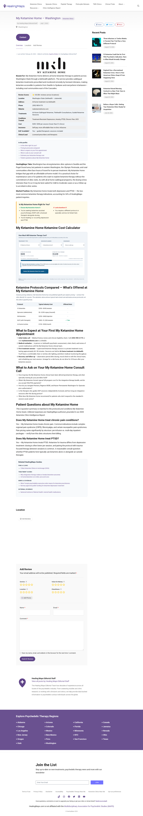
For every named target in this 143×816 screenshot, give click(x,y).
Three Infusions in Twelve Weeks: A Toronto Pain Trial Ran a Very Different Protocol (115, 41)
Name (22, 608)
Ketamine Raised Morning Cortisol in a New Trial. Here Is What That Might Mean (114, 91)
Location (28, 45)
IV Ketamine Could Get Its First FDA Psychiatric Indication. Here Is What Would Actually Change (114, 56)
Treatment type (23, 241)
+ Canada (106, 722)
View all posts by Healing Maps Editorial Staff (50, 681)
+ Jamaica (106, 726)
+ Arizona (49, 722)
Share (99, 24)
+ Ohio (104, 735)
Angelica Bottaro (53, 54)
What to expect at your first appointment (34, 150)
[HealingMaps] (14, 6)
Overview (19, 45)
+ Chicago (20, 726)
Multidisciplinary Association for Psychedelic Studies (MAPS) (89, 806)
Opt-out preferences (114, 791)
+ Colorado (49, 726)
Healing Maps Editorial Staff (28, 23)
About (121, 4)
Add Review (37, 45)
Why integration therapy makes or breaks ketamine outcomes (40, 475)
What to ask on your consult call (31, 153)
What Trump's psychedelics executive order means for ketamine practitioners (45, 483)
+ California (78, 722)
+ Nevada (106, 731)
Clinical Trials (110, 4)
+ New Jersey (21, 735)
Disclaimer (49, 791)
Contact (23, 37)
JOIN (97, 782)
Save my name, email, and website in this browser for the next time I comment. (49, 653)
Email (56, 608)
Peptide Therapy (66, 4)
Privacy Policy (38, 791)
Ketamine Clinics (36, 4)
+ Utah (18, 743)
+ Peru (47, 739)
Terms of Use (26, 791)
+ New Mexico (50, 735)
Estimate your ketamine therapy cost (32, 155)
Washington (23, 27)
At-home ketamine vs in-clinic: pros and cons (35, 477)
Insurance (67, 241)
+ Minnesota (78, 731)
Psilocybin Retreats (82, 4)
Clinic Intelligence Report (51, 8)
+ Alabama (20, 722)
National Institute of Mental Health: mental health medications (41, 492)
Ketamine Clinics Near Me (96, 791)
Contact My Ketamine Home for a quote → (34, 271)
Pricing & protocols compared (30, 148)
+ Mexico (48, 731)
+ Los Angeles (22, 731)
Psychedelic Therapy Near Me (75, 791)
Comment (24, 618)
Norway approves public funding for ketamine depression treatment (42, 485)
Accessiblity (59, 791)
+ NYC (75, 735)
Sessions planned (46, 241)
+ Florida (77, 726)
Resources (33, 8)
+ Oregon (20, 739)
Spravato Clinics (51, 4)
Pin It (120, 24)
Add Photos (27, 598)
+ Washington (50, 743)
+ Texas (105, 739)
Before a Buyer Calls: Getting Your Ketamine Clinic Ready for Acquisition (114, 106)
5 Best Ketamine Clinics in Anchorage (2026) (35, 468)
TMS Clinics (97, 4)
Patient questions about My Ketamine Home (35, 158)
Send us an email (101, 801)
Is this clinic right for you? (29, 145)
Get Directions (26, 519)
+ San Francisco (79, 739)
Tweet (110, 24)
